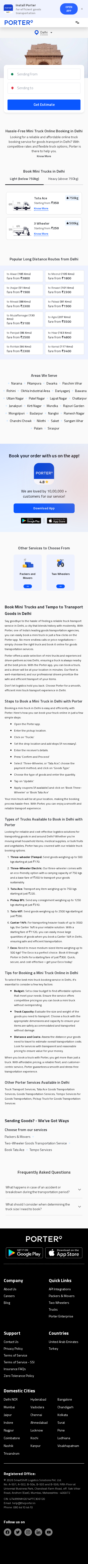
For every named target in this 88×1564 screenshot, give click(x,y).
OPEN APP (68, 9)
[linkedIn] (38, 1532)
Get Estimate (44, 104)
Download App (44, 508)
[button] (44, 32)
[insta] (28, 1532)
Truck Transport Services (20, 1089)
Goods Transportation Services (36, 1094)
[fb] (7, 1532)
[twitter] (18, 1532)
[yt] (49, 1532)
